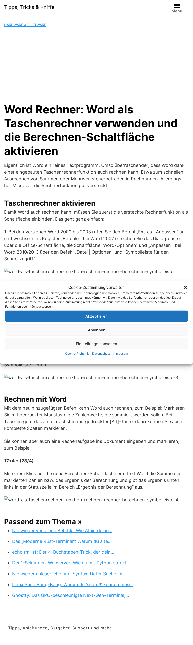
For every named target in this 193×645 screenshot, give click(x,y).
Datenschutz (101, 353)
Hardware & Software (25, 25)
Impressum (120, 353)
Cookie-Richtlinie (77, 353)
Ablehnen (96, 329)
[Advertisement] (96, 65)
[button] (185, 287)
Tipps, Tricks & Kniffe (29, 7)
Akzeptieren (96, 316)
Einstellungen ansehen (96, 343)
